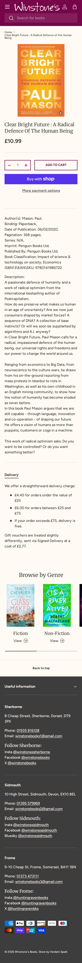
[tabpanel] (41, 516)
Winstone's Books (26, 951)
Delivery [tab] (11, 475)
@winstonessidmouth (31, 825)
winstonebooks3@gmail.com (39, 881)
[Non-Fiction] (57, 605)
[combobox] (41, 18)
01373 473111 (28, 876)
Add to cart (56, 165)
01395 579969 (28, 803)
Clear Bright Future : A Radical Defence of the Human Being (38, 36)
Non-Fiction (56, 633)
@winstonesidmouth (35, 836)
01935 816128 (28, 730)
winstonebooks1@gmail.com (38, 736)
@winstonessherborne (31, 752)
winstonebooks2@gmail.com (39, 809)
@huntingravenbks (23, 908)
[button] (75, 7)
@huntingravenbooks (30, 897)
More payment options (41, 190)
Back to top (41, 668)
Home (8, 32)
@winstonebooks (35, 757)
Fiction (20, 633)
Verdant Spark (58, 951)
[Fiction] (20, 605)
